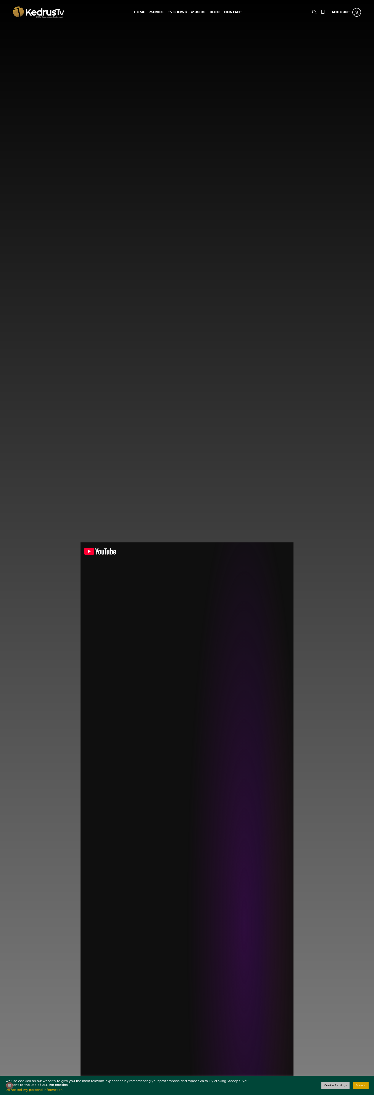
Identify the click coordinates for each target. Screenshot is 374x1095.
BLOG (215, 12)
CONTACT (233, 12)
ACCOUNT (341, 12)
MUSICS (198, 12)
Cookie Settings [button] (335, 1085)
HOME (139, 12)
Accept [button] (360, 1085)
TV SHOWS (177, 12)
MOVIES (156, 12)
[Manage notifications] (9, 1085)
